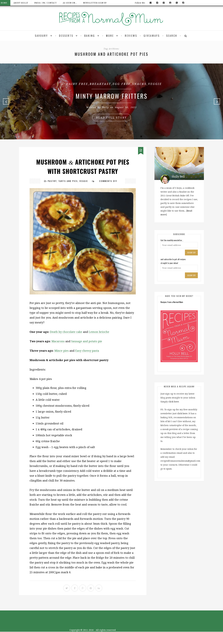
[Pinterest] (163, 2)
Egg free (122, 84)
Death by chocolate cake (66, 332)
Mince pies (61, 350)
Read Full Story (111, 117)
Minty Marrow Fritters (111, 96)
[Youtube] (170, 2)
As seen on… (70, 3)
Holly (105, 107)
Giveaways (152, 36)
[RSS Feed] (177, 2)
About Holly (21, 3)
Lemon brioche (99, 332)
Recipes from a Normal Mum (171, 302)
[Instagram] (182, 2)
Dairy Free (77, 84)
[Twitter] (157, 2)
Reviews (131, 36)
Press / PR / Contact (45, 3)
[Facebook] (150, 2)
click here (173, 401)
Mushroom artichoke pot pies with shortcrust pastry (82, 166)
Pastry (52, 181)
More (110, 36)
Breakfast (100, 84)
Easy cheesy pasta (87, 350)
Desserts (66, 36)
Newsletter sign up (94, 3)
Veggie (155, 84)
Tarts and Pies (68, 181)
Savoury (41, 36)
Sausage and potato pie (86, 341)
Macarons (58, 341)
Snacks (139, 84)
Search (171, 36)
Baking (89, 36)
